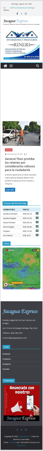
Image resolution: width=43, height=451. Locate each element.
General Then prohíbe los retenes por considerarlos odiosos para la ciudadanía (20, 164)
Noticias (8, 150)
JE (26, 154)
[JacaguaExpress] (5, 66)
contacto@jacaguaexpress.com (15, 338)
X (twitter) (7, 359)
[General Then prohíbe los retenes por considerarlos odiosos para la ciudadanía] (21, 133)
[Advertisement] (21, 98)
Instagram (7, 364)
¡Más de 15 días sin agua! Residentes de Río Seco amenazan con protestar (24, 8)
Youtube (6, 369)
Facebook (6, 354)
